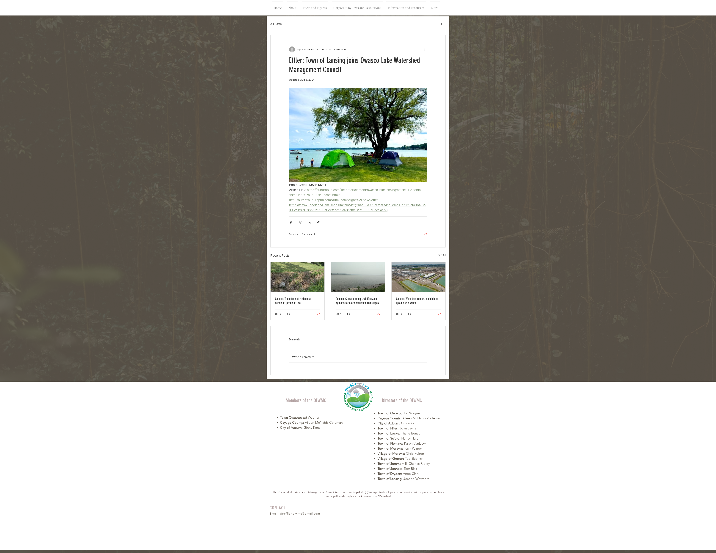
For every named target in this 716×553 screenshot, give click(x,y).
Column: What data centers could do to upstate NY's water (417, 301)
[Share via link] (318, 222)
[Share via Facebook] (291, 222)
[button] (441, 23)
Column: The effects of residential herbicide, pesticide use (293, 301)
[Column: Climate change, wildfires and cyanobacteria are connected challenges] (358, 277)
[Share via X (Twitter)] (300, 222)
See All (442, 254)
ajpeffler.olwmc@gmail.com (300, 513)
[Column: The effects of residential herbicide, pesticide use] (297, 277)
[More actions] (425, 49)
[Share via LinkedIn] (309, 222)
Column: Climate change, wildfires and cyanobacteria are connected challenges (357, 301)
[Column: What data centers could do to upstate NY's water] (418, 277)
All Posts (276, 23)
